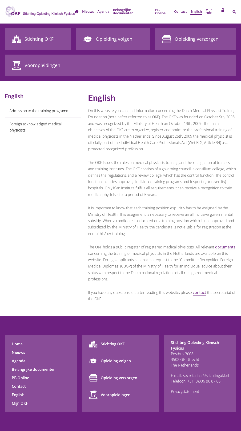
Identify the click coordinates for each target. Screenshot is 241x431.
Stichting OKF (113, 344)
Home (77, 11)
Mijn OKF (209, 11)
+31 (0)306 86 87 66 (204, 381)
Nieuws (88, 11)
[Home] (40, 11)
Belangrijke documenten (123, 11)
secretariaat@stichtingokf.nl (206, 375)
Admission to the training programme (40, 110)
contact (199, 292)
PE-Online (160, 11)
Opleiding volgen (116, 360)
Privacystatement (185, 391)
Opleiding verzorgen (119, 377)
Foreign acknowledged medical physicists (35, 127)
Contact (180, 11)
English (196, 11)
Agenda (103, 11)
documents (225, 247)
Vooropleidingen (115, 394)
